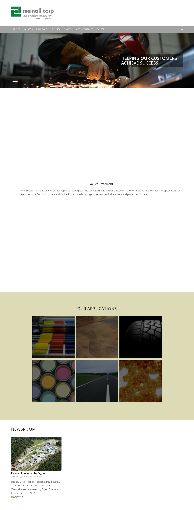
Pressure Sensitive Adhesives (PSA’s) (140, 381)
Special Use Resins (53, 381)
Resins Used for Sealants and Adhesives (97, 337)
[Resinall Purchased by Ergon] (36, 454)
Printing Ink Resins (53, 337)
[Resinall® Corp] (32, 13)
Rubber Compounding (140, 337)
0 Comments (36, 476)
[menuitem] (16, 29)
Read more (17, 496)
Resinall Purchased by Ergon (28, 473)
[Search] (181, 29)
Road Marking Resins (97, 381)
